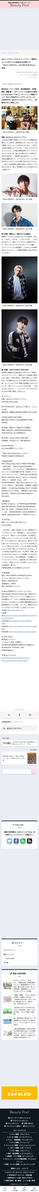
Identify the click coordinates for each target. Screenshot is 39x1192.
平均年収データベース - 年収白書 (20, 1175)
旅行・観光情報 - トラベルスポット (20, 1153)
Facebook (16, 844)
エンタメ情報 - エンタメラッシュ (20, 1137)
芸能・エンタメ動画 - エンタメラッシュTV (20, 1164)
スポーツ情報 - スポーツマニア (20, 1148)
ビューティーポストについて (20, 1118)
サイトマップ (30, 1126)
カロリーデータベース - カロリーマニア (20, 1172)
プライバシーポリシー (20, 1121)
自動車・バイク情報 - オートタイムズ (20, 1156)
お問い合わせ (28, 1123)
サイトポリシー (13, 1123)
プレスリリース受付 (13, 1126)
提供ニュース (8, 954)
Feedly (23, 844)
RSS (29, 844)
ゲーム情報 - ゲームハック (20, 1142)
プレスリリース (17, 722)
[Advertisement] (19, 29)
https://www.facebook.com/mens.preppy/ (23, 632)
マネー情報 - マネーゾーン (20, 1151)
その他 (5, 962)
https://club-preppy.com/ (15, 610)
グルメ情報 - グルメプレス (20, 1134)
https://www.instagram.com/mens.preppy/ (23, 626)
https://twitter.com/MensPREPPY (21, 621)
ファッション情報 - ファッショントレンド (20, 1145)
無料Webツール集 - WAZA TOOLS (20, 1178)
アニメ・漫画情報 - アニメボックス (20, 1140)
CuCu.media (10, 958)
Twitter (9, 844)
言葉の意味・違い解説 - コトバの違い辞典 (20, 1180)
